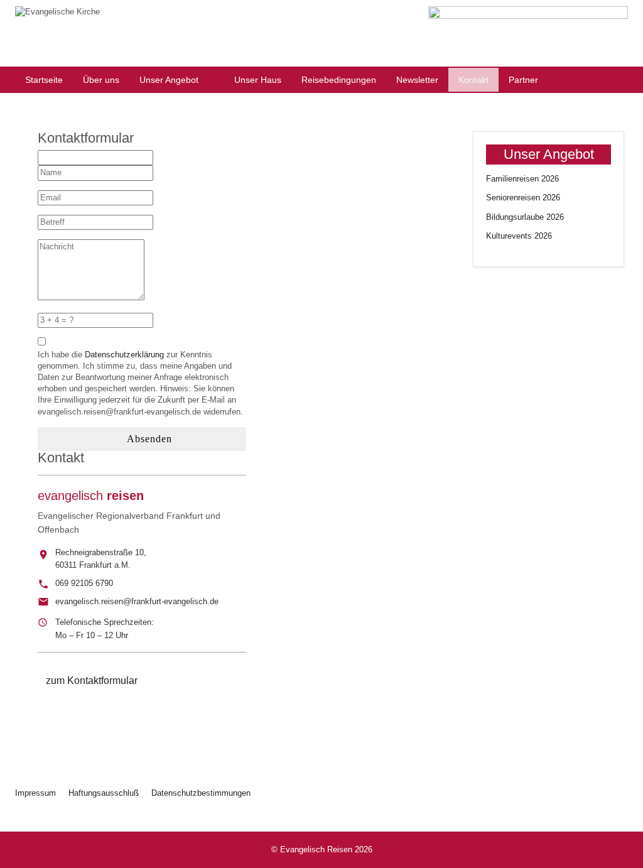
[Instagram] (516, 249)
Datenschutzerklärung (124, 354)
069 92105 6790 (84, 583)
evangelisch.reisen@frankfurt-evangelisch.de (137, 601)
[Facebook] (491, 249)
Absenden (148, 438)
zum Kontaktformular (92, 680)
